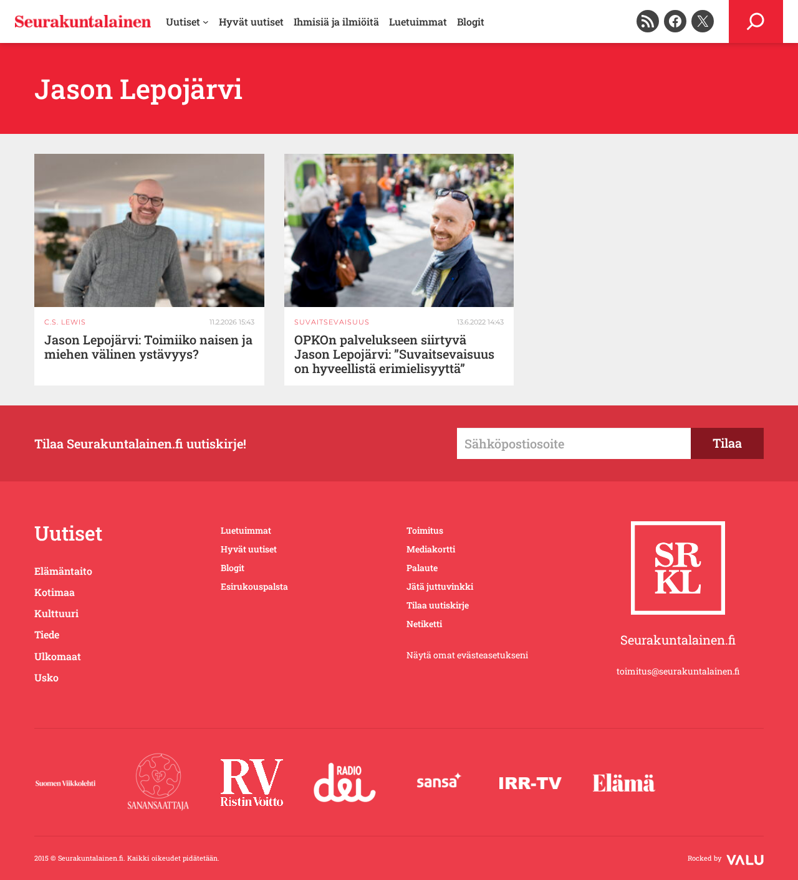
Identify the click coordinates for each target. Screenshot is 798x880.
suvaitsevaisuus (332, 322)
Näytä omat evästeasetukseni (467, 655)
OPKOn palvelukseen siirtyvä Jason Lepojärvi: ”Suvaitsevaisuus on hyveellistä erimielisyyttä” (394, 354)
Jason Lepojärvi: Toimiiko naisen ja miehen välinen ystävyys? (148, 347)
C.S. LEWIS (65, 322)
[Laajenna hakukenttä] (756, 21)
